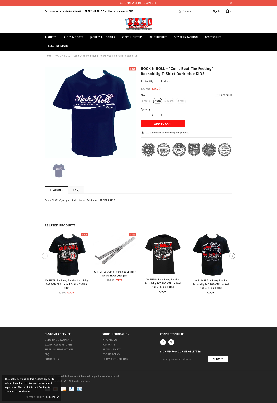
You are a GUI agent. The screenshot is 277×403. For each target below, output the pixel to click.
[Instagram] (171, 342)
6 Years (157, 101)
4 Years (146, 101)
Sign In (216, 11)
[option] (90, 112)
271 (147, 132)
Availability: (147, 81)
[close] (231, 3)
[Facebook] (163, 342)
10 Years (181, 101)
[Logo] (138, 23)
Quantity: (146, 109)
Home (48, 55)
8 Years (169, 101)
